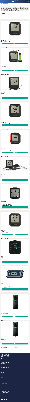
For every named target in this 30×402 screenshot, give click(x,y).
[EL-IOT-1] (15, 247)
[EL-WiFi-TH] (15, 29)
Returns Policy (3, 372)
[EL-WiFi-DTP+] (15, 165)
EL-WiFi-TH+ (3, 119)
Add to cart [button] (15, 43)
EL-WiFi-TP (3, 92)
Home (1, 3)
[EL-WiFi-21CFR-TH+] (15, 220)
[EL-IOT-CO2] (15, 193)
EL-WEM (2, 310)
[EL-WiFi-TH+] (15, 111)
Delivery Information (3, 369)
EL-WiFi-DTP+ (3, 174)
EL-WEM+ (3, 338)
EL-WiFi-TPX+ (3, 147)
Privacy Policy (2, 374)
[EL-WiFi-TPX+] (15, 138)
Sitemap (2, 377)
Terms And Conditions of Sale (5, 370)
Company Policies (3, 375)
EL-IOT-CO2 (3, 201)
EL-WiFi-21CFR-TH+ (4, 228)
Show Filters (3, 13)
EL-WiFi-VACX (3, 65)
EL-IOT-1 (2, 256)
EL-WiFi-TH (3, 37)
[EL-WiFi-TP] (15, 83)
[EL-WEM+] (15, 329)
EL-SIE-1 (2, 283)
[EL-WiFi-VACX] (15, 56)
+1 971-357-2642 (3, 363)
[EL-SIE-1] (15, 275)
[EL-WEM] (15, 302)
